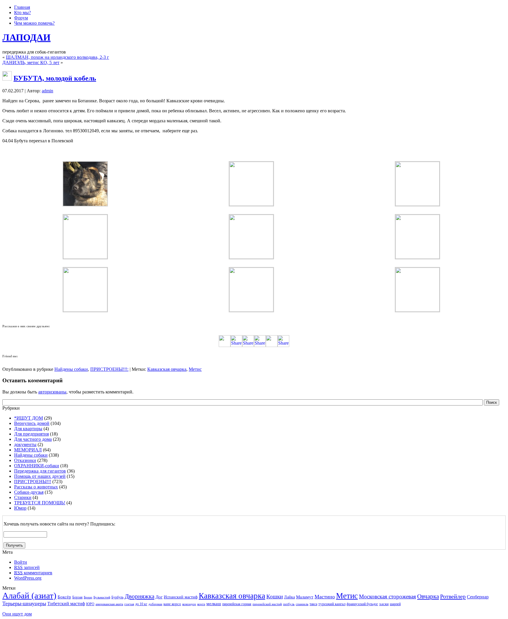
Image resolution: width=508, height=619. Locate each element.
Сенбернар (478, 597)
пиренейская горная (236, 604)
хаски (384, 604)
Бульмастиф (101, 597)
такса (313, 604)
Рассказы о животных (36, 486)
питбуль (289, 604)
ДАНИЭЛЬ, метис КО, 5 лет (30, 62)
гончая (129, 604)
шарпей (395, 604)
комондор (189, 604)
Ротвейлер (453, 596)
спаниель (302, 604)
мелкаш (213, 603)
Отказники (25, 460)
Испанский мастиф (181, 597)
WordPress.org (27, 577)
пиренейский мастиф (267, 604)
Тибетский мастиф (66, 603)
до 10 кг (141, 604)
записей (27, 567)
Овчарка (428, 596)
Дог (159, 597)
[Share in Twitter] (224, 345)
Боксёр (64, 596)
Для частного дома (33, 439)
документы (25, 444)
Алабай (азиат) (29, 595)
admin (47, 90)
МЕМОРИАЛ (28, 449)
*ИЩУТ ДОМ (28, 418)
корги (201, 604)
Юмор (20, 507)
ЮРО (90, 604)
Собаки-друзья (29, 492)
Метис (195, 369)
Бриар (88, 597)
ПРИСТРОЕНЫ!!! (108, 369)
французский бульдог (362, 604)
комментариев (33, 572)
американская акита (109, 604)
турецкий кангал (331, 604)
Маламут (304, 597)
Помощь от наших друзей (40, 476)
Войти (20, 562)
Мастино (325, 597)
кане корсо (172, 604)
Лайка (289, 597)
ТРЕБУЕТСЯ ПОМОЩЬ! (39, 502)
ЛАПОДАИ (26, 37)
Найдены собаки (71, 369)
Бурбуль (117, 597)
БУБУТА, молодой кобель (55, 78)
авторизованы (52, 391)
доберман (155, 604)
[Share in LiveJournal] (272, 345)
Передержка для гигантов (40, 470)
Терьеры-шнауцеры (24, 603)
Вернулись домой (31, 423)
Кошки (274, 596)
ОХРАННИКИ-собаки (36, 465)
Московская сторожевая (387, 596)
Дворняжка (139, 596)
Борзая (77, 597)
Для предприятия (31, 433)
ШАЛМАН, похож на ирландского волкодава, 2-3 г (57, 57)
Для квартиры (28, 428)
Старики (22, 497)
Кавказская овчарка (166, 369)
